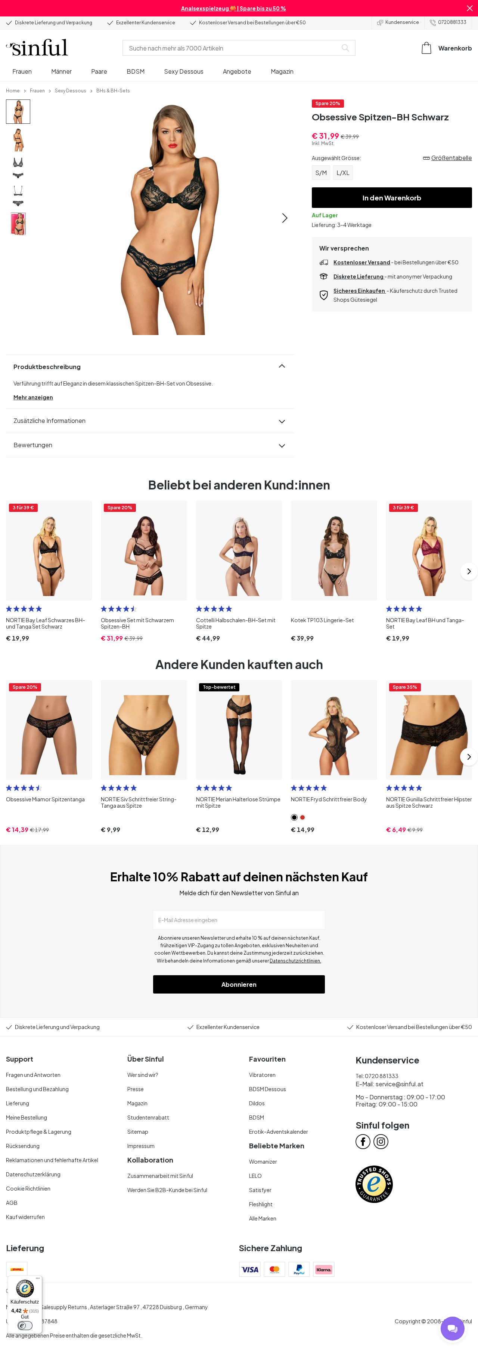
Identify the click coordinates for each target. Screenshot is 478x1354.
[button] (470, 8)
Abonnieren (239, 984)
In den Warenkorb (392, 197)
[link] (13, 90)
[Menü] (37, 1279)
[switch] (25, 1325)
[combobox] (231, 47)
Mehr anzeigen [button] (33, 397)
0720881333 (452, 22)
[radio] (9, 609)
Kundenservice (402, 22)
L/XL (343, 172)
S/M (321, 172)
